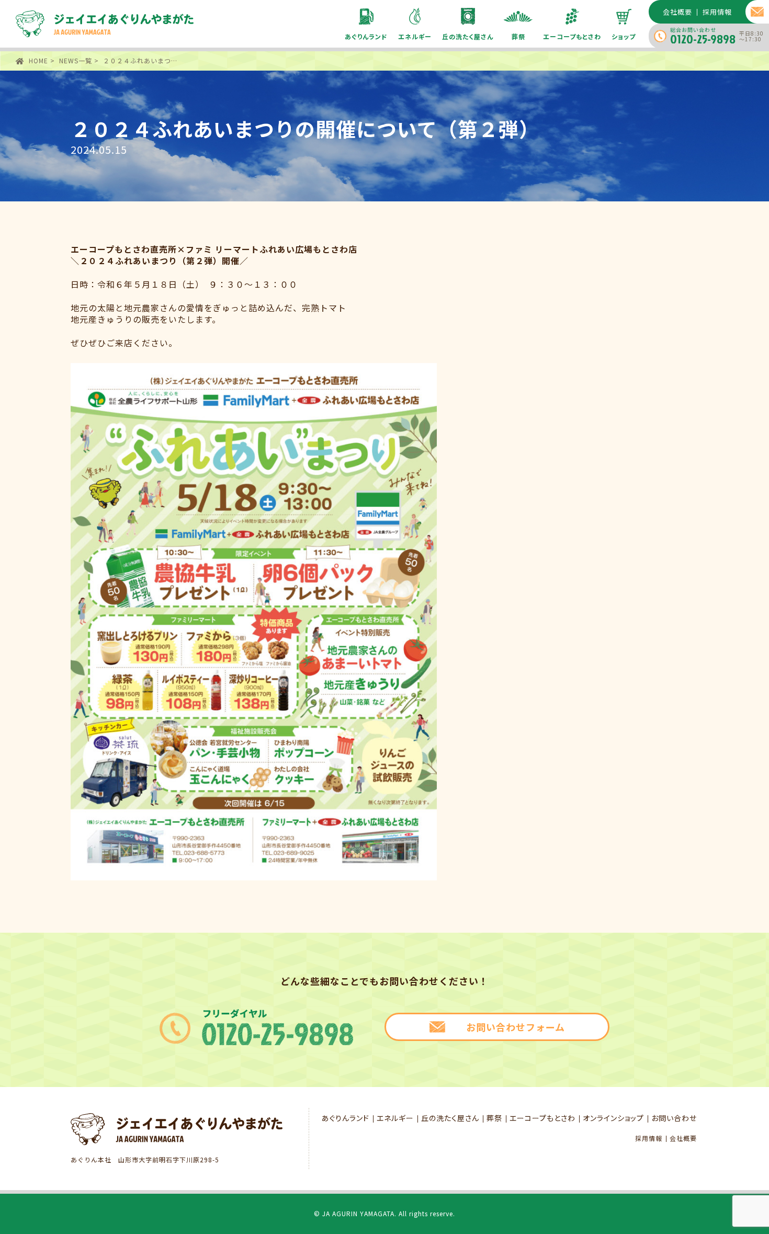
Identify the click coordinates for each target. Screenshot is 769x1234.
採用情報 (648, 1138)
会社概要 (683, 1138)
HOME (38, 60)
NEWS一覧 (75, 60)
